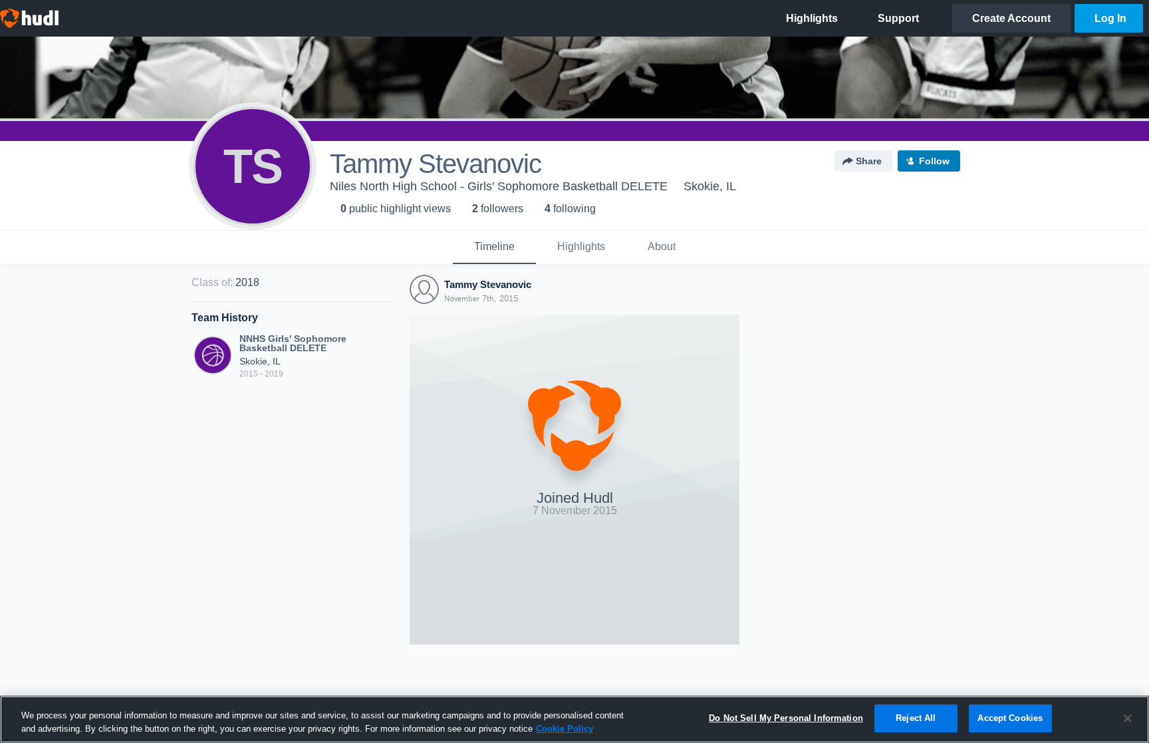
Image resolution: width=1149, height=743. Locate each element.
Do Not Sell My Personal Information (786, 718)
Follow (934, 161)
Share (869, 161)
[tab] (494, 247)
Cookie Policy (564, 729)
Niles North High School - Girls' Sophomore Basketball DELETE (499, 186)
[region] (574, 719)
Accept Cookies (1010, 718)
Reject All (916, 718)
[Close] (1127, 718)
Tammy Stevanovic (487, 284)
